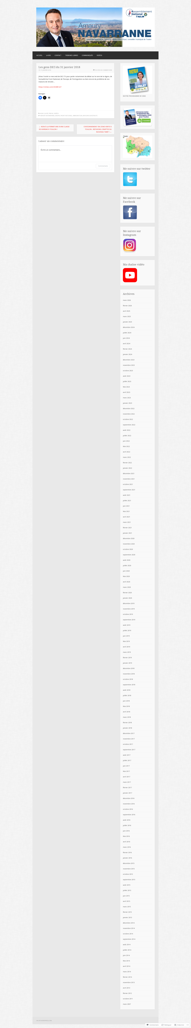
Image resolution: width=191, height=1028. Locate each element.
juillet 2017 (127, 760)
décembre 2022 (128, 409)
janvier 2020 (127, 598)
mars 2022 (127, 457)
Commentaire (103, 166)
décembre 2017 (128, 733)
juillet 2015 (127, 890)
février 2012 (127, 993)
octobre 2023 (128, 371)
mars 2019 (127, 652)
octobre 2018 (128, 679)
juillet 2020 (127, 566)
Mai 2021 (126, 511)
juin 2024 (126, 338)
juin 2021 (126, 506)
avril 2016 (126, 842)
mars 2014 (127, 972)
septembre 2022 (129, 425)
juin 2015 (126, 896)
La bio (48, 55)
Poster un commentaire (103, 70)
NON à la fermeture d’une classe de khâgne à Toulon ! (54, 128)
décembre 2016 (128, 798)
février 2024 (127, 349)
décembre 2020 (128, 538)
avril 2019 (126, 647)
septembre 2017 (129, 750)
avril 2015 (126, 901)
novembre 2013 (129, 982)
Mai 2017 (126, 771)
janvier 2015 (127, 917)
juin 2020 (126, 571)
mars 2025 (127, 316)
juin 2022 (126, 441)
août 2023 (126, 376)
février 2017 (127, 788)
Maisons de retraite (90, 115)
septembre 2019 (129, 620)
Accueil (39, 55)
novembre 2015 (129, 869)
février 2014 (127, 977)
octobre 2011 (128, 999)
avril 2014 (126, 966)
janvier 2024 (127, 354)
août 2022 (126, 430)
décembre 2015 (128, 863)
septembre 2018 (129, 685)
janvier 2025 (127, 322)
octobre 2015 (128, 874)
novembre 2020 (129, 544)
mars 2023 (127, 398)
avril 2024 (126, 344)
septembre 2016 (129, 815)
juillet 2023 (127, 381)
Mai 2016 (126, 836)
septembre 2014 (129, 939)
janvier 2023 (127, 403)
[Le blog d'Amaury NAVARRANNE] (95, 46)
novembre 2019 (129, 609)
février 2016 (127, 853)
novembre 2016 (129, 804)
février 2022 (127, 463)
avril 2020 (126, 582)
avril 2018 (126, 712)
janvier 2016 (127, 858)
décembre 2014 (128, 923)
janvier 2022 (127, 468)
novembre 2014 (129, 928)
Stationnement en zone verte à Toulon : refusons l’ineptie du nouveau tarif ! (98, 129)
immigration (77, 115)
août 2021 (126, 495)
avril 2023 (126, 392)
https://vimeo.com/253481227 (49, 87)
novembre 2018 (129, 674)
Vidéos (99, 55)
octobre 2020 (128, 549)
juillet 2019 (127, 631)
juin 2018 (126, 701)
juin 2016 (126, 831)
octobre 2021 (128, 484)
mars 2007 (127, 1004)
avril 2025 (126, 311)
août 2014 (126, 945)
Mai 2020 (126, 576)
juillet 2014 (127, 950)
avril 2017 (126, 777)
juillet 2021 (127, 501)
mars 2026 (127, 300)
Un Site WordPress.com (44, 1020)
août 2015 (126, 885)
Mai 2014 (126, 961)
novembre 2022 (129, 414)
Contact (58, 55)
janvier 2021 (127, 533)
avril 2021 (126, 517)
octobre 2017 (128, 744)
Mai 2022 (126, 446)
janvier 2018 (127, 728)
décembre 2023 (128, 360)
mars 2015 (127, 907)
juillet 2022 (127, 436)
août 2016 (126, 820)
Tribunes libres (71, 55)
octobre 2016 (128, 809)
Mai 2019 (126, 641)
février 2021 (127, 528)
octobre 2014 (128, 934)
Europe (57, 115)
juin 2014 (126, 955)
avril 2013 (126, 988)
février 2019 (127, 658)
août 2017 (126, 755)
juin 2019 (126, 636)
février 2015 (127, 912)
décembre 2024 (128, 327)
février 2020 (127, 593)
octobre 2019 (128, 614)
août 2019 (126, 625)
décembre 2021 (128, 473)
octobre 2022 (128, 419)
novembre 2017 (129, 739)
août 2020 (126, 560)
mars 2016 (127, 847)
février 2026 (127, 306)
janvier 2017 (127, 793)
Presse (51, 113)
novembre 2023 (129, 365)
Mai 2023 (126, 387)
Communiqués (87, 55)
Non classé (44, 113)
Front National (66, 115)
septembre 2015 (129, 880)
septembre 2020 (129, 555)
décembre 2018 (128, 668)
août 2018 (126, 690)
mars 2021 (127, 522)
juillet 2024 (127, 333)
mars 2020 (127, 587)
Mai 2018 (126, 706)
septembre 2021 (129, 490)
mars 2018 (127, 717)
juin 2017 (126, 766)
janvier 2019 (127, 663)
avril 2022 (126, 452)
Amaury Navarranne (47, 115)
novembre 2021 (129, 479)
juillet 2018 (127, 695)
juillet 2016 (127, 825)
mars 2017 (127, 782)
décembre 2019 (128, 603)
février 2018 (127, 723)
